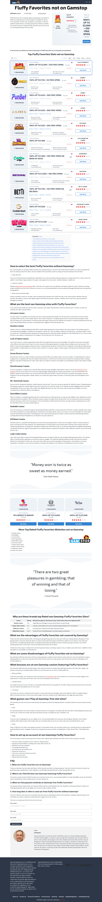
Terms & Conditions (34, 896)
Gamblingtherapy (84, 896)
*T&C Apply (86, 36)
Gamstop (54, 896)
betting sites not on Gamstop (23, 286)
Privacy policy (45, 896)
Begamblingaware (71, 896)
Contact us (23, 896)
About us (15, 896)
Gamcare (61, 896)
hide (40, 236)
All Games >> (70, 68)
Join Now (86, 41)
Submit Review (16, 824)
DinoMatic (62, 899)
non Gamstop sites (51, 676)
